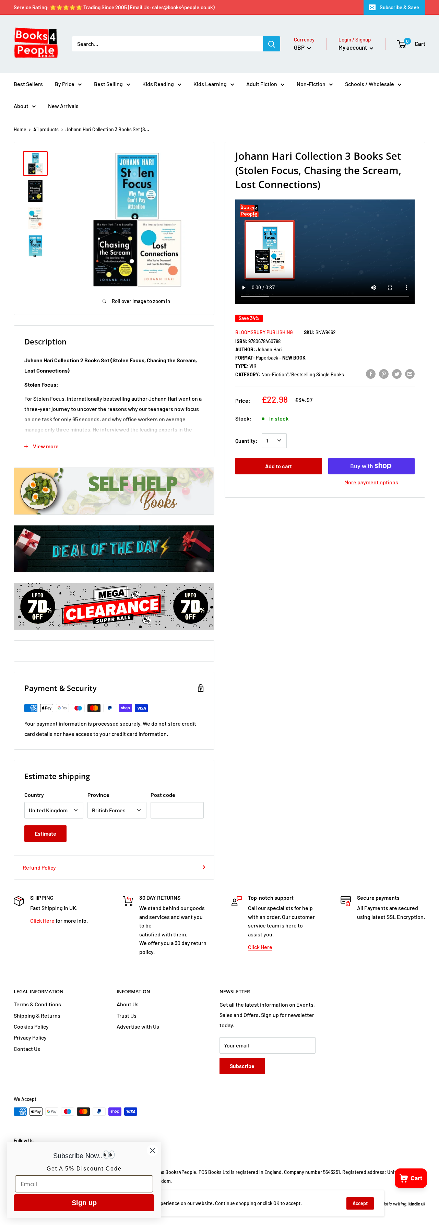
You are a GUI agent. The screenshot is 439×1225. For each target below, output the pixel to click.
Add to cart (278, 465)
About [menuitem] (21, 105)
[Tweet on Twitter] (397, 373)
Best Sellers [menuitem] (28, 84)
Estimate (45, 833)
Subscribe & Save (399, 7)
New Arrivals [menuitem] (63, 105)
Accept (360, 1203)
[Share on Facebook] (371, 373)
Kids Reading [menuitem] (158, 84)
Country (34, 794)
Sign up (84, 1202)
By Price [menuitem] (64, 84)
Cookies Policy (31, 1026)
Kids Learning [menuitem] (210, 84)
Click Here (42, 920)
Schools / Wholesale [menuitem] (369, 84)
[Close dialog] (152, 1150)
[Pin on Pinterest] (384, 373)
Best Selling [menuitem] (108, 84)
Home (20, 129)
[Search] (271, 43)
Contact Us (27, 1048)
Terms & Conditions (37, 1004)
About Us (128, 1004)
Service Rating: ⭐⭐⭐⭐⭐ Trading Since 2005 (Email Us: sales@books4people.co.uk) (114, 7)
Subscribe (242, 1066)
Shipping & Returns (37, 1015)
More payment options (371, 481)
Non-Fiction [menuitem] (311, 84)
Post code (163, 794)
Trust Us (127, 1015)
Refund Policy (39, 867)
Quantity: (246, 440)
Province (98, 794)
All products (46, 129)
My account (353, 47)
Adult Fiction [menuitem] (261, 84)
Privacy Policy (30, 1037)
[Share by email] (410, 373)
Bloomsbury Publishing (264, 332)
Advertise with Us (138, 1026)
